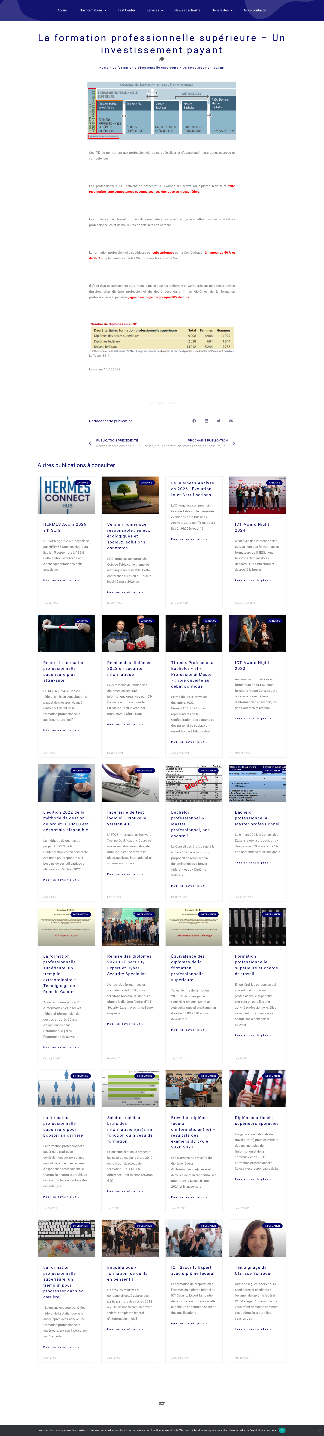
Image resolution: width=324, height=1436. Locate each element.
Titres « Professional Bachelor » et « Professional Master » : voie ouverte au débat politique (193, 674)
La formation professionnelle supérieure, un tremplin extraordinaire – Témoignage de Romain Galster (60, 974)
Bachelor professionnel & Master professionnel (257, 818)
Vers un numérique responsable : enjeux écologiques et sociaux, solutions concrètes (128, 536)
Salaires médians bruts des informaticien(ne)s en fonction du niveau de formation (130, 1129)
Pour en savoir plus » (61, 580)
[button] (194, 421)
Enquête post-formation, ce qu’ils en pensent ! (127, 1273)
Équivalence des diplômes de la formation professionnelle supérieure (188, 968)
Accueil (62, 10)
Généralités (220, 10)
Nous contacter (255, 10)
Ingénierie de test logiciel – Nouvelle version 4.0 (126, 818)
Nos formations (91, 10)
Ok (282, 1430)
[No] (319, 1430)
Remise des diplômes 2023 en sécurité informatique (129, 668)
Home (104, 67)
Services (152, 10)
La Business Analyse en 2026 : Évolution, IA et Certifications (192, 489)
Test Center (126, 10)
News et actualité (187, 10)
